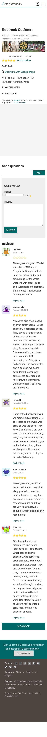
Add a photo (16, 56)
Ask (39, 173)
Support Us (31, 671)
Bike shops (6, 35)
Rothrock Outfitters (21, 38)
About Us (20, 671)
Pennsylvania (31, 35)
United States (18, 35)
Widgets (8, 675)
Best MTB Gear (25, 684)
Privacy (14, 696)
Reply (15, 300)
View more (23, 626)
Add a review (24, 60)
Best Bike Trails (35, 680)
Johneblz (16, 100)
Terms (7, 696)
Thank (21, 300)
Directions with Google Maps (20, 71)
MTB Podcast (20, 680)
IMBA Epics (11, 684)
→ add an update (19, 102)
